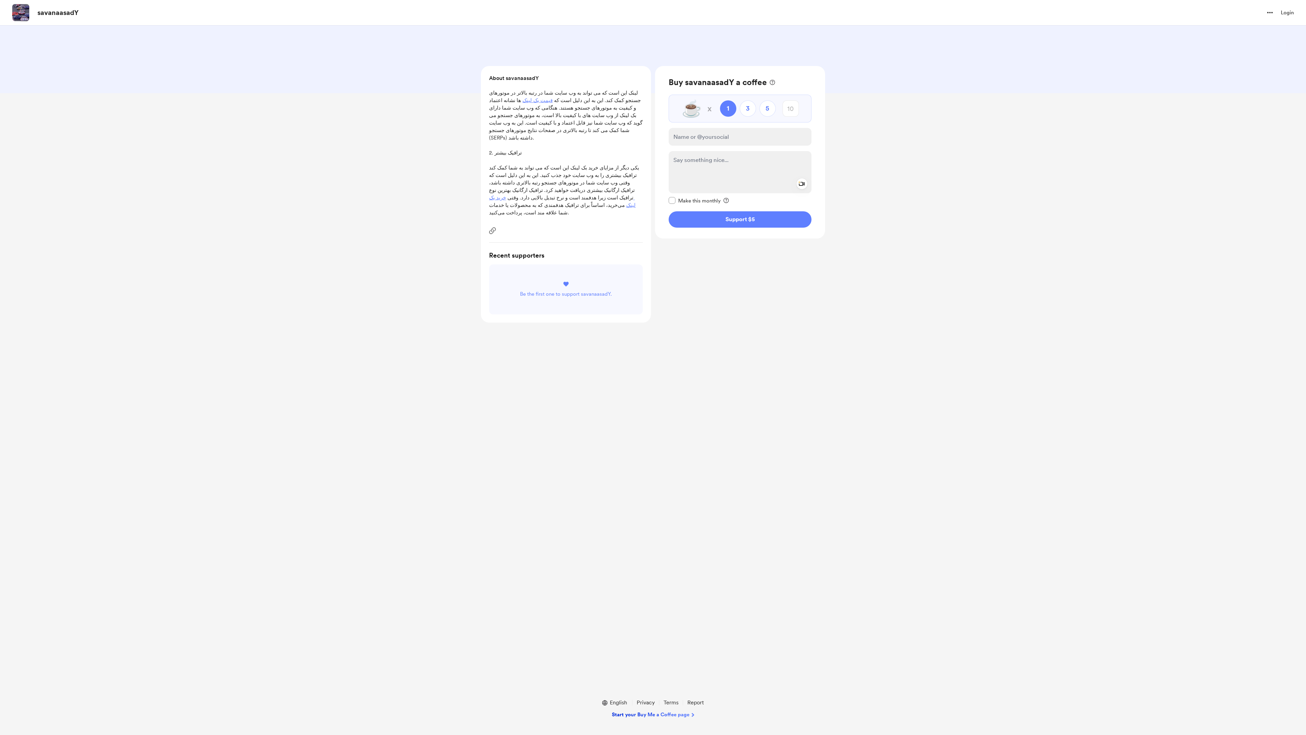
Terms (671, 702)
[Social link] (492, 230)
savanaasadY (58, 13)
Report (695, 702)
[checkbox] (695, 200)
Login (1287, 13)
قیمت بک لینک (537, 100)
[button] (1270, 12)
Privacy (646, 702)
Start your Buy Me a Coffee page (650, 715)
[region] (740, 152)
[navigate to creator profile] (20, 12)
